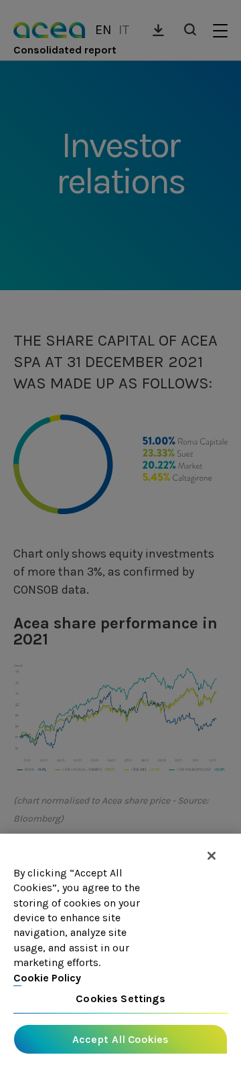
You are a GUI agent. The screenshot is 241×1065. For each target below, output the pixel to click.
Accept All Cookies (120, 1039)
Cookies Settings (120, 998)
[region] (120, 949)
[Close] (211, 855)
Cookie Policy (47, 977)
